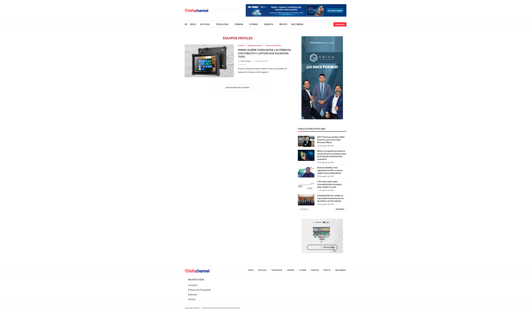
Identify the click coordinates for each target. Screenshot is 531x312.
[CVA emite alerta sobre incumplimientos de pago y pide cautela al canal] (306, 185)
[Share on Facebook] (261, 78)
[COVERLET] (322, 37)
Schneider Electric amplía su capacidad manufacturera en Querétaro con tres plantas (330, 198)
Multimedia (297, 24)
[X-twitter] (323, 308)
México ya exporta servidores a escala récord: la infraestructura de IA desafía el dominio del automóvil (331, 155)
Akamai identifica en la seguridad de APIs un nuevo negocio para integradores (330, 170)
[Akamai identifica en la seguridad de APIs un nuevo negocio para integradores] (306, 171)
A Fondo (253, 24)
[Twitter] (219, 10)
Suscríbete (340, 24)
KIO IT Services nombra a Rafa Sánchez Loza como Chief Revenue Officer (331, 140)
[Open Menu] (186, 24)
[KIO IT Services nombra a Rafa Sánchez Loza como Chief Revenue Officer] (306, 141)
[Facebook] (214, 10)
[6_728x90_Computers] (296, 5)
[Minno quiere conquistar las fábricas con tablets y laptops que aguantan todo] (209, 60)
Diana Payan (246, 61)
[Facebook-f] (318, 308)
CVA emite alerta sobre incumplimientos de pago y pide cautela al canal (329, 184)
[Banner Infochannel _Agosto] (322, 220)
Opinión (239, 24)
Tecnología (222, 24)
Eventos (268, 24)
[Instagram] (224, 10)
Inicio (193, 24)
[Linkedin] (230, 10)
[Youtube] (235, 10)
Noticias (205, 24)
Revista (283, 24)
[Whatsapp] (240, 10)
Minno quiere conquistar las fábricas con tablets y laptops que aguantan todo (264, 53)
